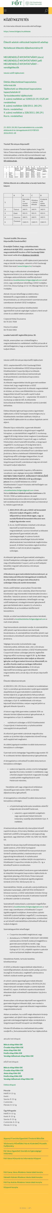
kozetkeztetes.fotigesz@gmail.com (28, 280)
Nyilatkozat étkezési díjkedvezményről (23, 47)
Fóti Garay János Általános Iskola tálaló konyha (23, 1172)
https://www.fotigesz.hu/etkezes (17, 31)
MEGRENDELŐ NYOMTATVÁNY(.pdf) (23, 60)
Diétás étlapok (10, 1085)
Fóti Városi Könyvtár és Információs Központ (22, 1158)
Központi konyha (11, 1187)
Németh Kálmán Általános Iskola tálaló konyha (23, 1177)
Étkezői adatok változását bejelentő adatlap (26, 42)
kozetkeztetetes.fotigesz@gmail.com (30, 619)
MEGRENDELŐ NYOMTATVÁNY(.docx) (24, 57)
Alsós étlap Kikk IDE (12, 1050)
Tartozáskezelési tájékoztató (18, 95)
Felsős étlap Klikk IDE (13, 1053)
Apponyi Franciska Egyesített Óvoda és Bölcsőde (24, 1138)
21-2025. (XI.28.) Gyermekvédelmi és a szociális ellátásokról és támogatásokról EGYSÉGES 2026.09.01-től (23, 130)
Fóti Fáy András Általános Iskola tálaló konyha (23, 1182)
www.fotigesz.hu (25, 266)
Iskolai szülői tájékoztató (14, 73)
